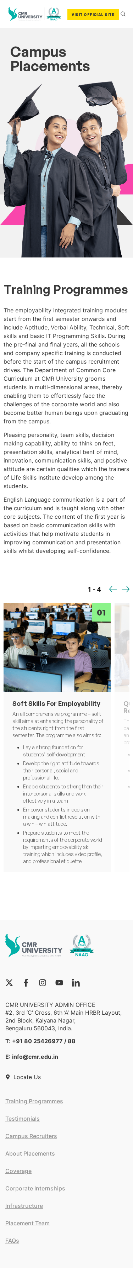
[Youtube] (59, 983)
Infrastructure (24, 1205)
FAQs (12, 1240)
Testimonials (22, 1118)
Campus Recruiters (31, 1136)
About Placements (30, 1153)
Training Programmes (34, 1101)
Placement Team (27, 1223)
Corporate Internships (35, 1188)
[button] (113, 589)
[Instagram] (42, 983)
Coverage (18, 1170)
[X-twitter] (9, 983)
